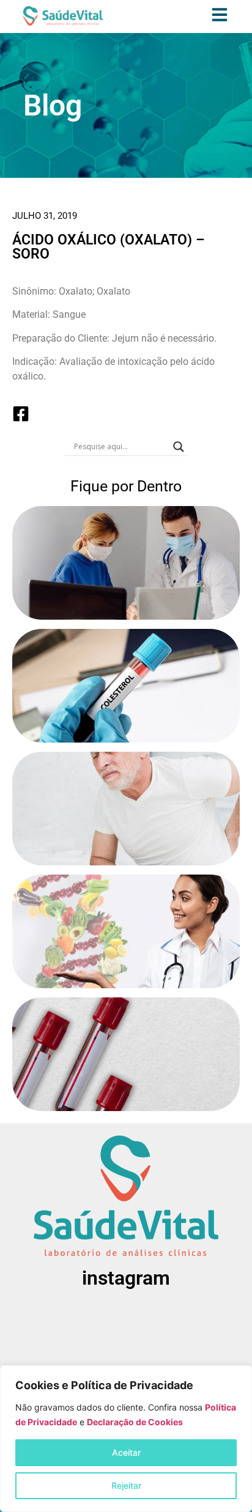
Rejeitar (126, 1485)
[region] (126, 1438)
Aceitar (126, 1452)
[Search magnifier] (178, 446)
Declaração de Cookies (135, 1422)
